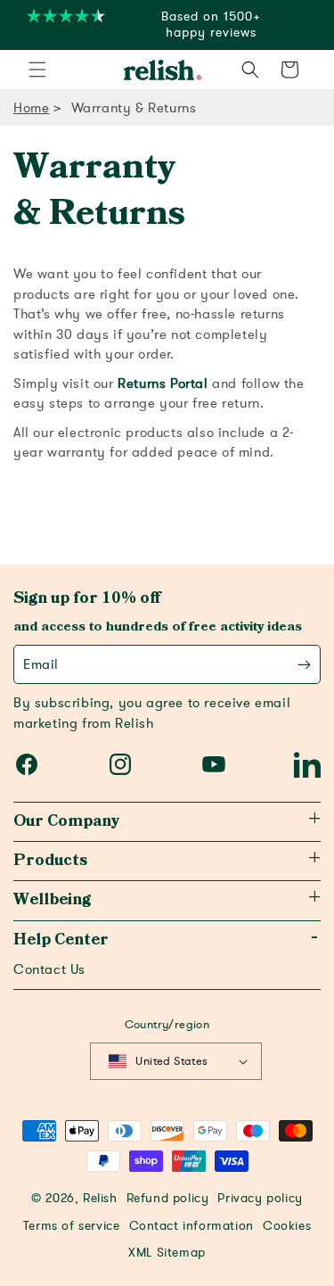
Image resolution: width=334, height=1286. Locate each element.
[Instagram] (120, 764)
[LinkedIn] (307, 764)
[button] (37, 69)
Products (50, 861)
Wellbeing (52, 900)
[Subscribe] (304, 665)
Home (31, 108)
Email (41, 664)
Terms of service (71, 1226)
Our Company (66, 821)
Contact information (191, 1226)
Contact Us (49, 969)
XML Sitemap (167, 1253)
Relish (100, 1199)
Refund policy (167, 1199)
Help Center (61, 940)
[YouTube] (213, 764)
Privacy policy (259, 1199)
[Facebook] (26, 764)
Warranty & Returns (134, 108)
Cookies (287, 1226)
